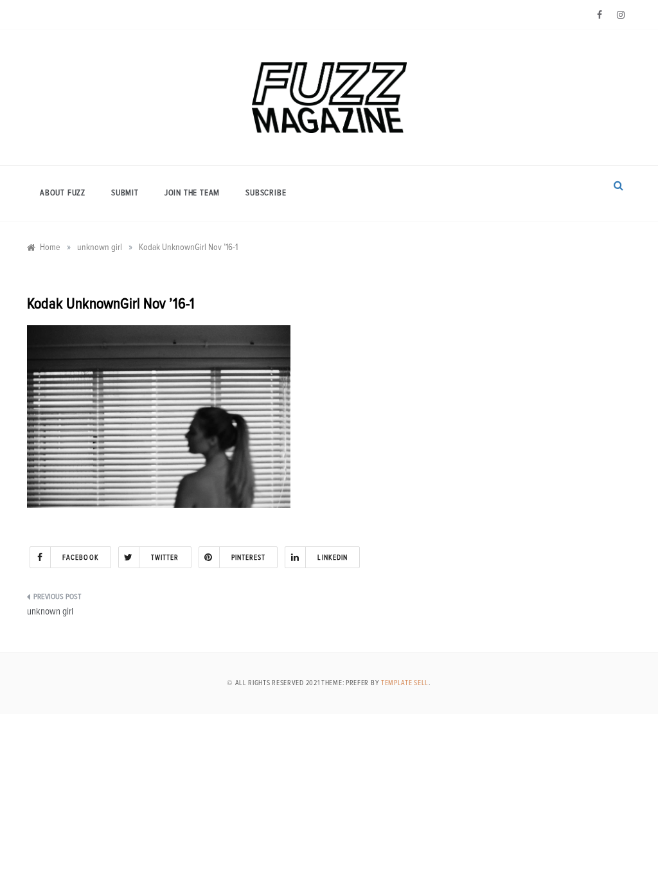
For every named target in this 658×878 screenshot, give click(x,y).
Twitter (165, 557)
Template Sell (405, 682)
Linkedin (332, 557)
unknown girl (50, 611)
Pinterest (248, 557)
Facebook (80, 557)
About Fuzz (62, 193)
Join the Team (192, 193)
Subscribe (265, 193)
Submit (125, 193)
